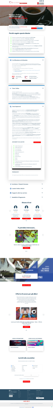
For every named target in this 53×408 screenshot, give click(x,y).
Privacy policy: (24, 378)
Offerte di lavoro (35, 365)
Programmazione (24, 365)
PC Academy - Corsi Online (39, 392)
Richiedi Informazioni (40, 28)
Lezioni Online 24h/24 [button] (18, 188)
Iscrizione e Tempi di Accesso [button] (20, 184)
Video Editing (13, 368)
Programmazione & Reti (30, 398)
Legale (34, 368)
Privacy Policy (11, 395)
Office (23, 369)
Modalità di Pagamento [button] (18, 197)
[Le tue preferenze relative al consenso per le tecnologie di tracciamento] (51, 406)
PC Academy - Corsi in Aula (39, 391)
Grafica (13, 365)
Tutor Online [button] (15, 88)
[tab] (26, 60)
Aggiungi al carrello (34, 28)
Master (28, 391)
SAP (22, 368)
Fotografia (13, 369)
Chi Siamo (19, 391)
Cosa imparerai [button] (16, 106)
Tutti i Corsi (19, 392)
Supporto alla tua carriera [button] (19, 193)
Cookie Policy (11, 396)
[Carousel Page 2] (26, 220)
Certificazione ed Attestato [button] (19, 60)
